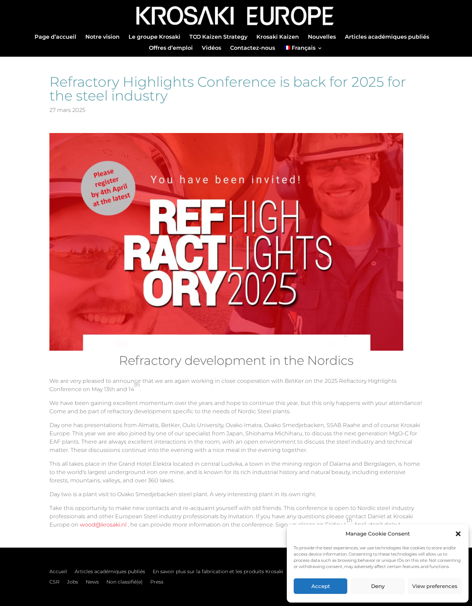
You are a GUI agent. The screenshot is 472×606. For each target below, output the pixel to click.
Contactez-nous (252, 48)
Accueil (58, 572)
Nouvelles (322, 37)
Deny (378, 586)
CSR (54, 582)
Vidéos (211, 48)
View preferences (434, 586)
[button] (458, 533)
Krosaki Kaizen (277, 37)
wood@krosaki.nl (103, 524)
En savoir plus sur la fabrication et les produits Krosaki (218, 572)
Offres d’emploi (171, 48)
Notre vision (102, 37)
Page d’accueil (55, 37)
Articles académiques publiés (387, 37)
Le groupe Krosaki (154, 37)
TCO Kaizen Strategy (218, 37)
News (92, 582)
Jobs (72, 582)
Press (156, 582)
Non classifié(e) (124, 582)
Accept (320, 586)
